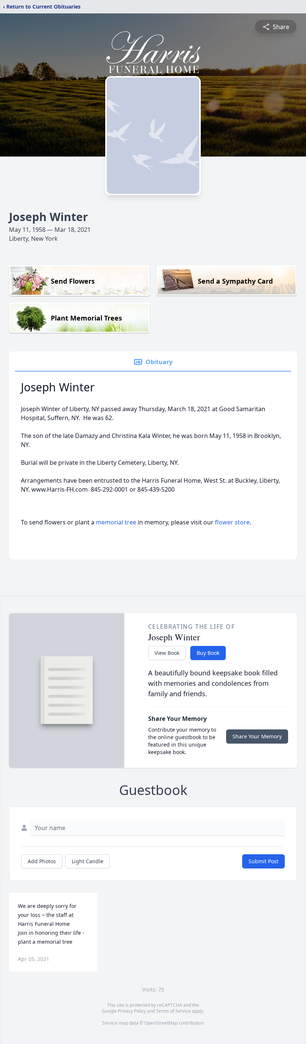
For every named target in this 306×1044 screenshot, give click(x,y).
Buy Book (208, 652)
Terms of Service (173, 1011)
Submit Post (263, 861)
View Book (166, 652)
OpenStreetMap (161, 1023)
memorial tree (116, 522)
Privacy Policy (132, 1011)
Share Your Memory (257, 736)
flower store (232, 522)
